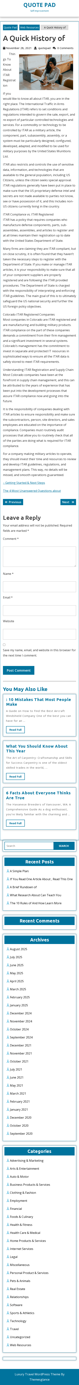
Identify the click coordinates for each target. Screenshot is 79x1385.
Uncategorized (20, 1337)
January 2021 (19, 1110)
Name (8, 574)
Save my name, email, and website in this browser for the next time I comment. (39, 652)
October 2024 (19, 1029)
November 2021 (21, 1053)
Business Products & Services (30, 1185)
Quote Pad (39, 5)
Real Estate (17, 1289)
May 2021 (16, 1085)
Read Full (17, 730)
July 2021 (16, 1069)
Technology (18, 1321)
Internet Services (21, 1249)
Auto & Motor (19, 1177)
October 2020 (19, 1126)
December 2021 (20, 1045)
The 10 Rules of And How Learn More (36, 903)
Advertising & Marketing (27, 1161)
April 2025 (17, 981)
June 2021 (17, 1077)
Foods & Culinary (21, 1217)
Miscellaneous (20, 1265)
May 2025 (16, 973)
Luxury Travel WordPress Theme (37, 1374)
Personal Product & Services (29, 1273)
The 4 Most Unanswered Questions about (32, 491)
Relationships (19, 1297)
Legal (13, 1257)
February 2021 (20, 1102)
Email (8, 597)
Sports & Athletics (22, 1313)
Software (16, 1305)
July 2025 (16, 957)
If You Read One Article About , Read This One (41, 879)
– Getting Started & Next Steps (24, 483)
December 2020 (20, 1118)
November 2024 (21, 1021)
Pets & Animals (20, 1281)
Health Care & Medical (25, 1233)
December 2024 (20, 1013)
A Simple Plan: (19, 871)
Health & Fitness (21, 1225)
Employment (18, 1201)
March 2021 (18, 1093)
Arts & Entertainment (24, 1169)
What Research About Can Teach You (35, 895)
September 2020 (21, 1134)
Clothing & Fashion (23, 1193)
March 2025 (18, 989)
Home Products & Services (28, 1241)
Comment (11, 539)
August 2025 (18, 949)
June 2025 (17, 965)
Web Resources (29, 27)
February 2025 (20, 997)
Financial (16, 1209)
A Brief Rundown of (23, 887)
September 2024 (21, 1037)
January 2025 (19, 1005)
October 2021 (19, 1061)
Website (8, 621)
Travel (14, 1329)
